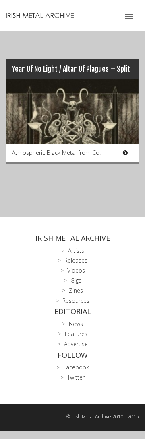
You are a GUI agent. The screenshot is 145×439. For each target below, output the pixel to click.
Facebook (76, 367)
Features (76, 334)
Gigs (75, 280)
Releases (75, 260)
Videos (76, 270)
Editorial (72, 311)
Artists (76, 250)
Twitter (76, 377)
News (76, 324)
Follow (73, 355)
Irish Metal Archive (72, 238)
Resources (75, 300)
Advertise (76, 344)
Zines (76, 290)
